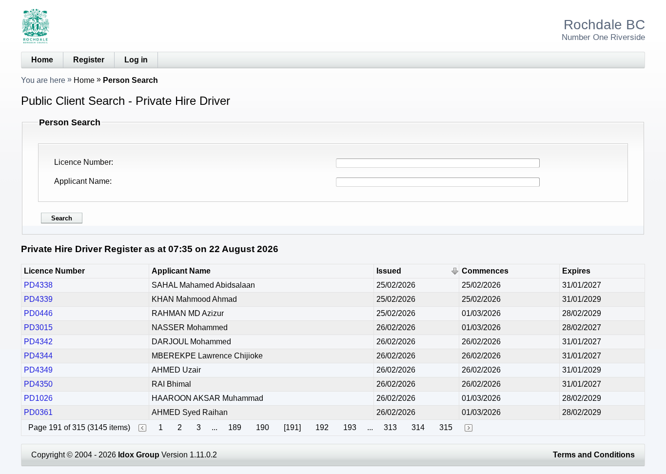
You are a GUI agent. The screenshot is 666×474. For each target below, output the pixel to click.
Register (88, 60)
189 (234, 427)
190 (262, 427)
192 (322, 427)
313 (390, 427)
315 (445, 427)
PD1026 (38, 398)
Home (42, 60)
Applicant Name (82, 181)
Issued (388, 271)
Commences (485, 271)
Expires (576, 271)
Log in (136, 60)
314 (418, 427)
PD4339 (38, 299)
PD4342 (38, 341)
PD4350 (38, 384)
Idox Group (138, 455)
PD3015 (38, 327)
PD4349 (38, 370)
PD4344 (38, 356)
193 (349, 427)
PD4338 (38, 285)
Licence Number (82, 162)
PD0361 (38, 412)
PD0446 (38, 313)
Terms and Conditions (594, 455)
